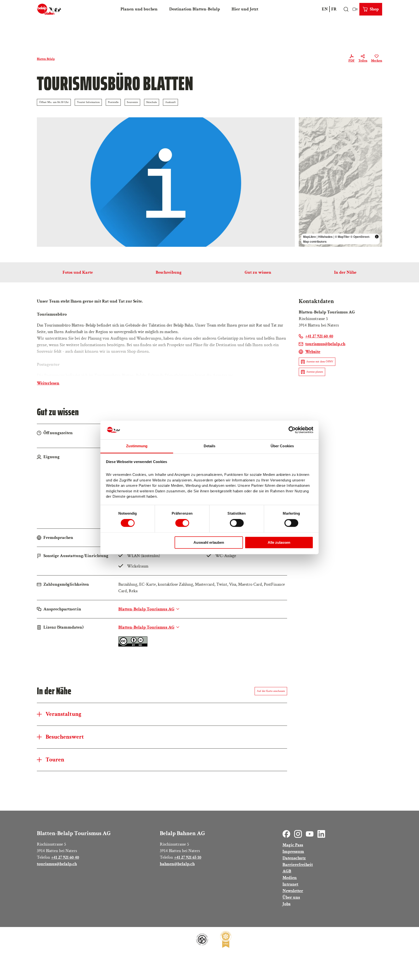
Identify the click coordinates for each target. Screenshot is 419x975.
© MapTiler (342, 236)
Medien (289, 877)
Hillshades (325, 236)
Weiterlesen (48, 383)
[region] (340, 182)
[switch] (182, 523)
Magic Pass (292, 845)
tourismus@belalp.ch (57, 864)
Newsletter (292, 891)
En (325, 9)
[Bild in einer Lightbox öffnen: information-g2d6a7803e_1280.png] (166, 182)
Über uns (291, 897)
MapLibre (309, 236)
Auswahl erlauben (208, 542)
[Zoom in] (304, 123)
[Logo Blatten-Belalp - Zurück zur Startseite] (49, 9)
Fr (334, 9)
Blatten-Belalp (46, 59)
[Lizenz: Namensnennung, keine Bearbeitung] (132, 645)
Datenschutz (294, 858)
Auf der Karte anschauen (271, 691)
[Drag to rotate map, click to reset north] (304, 137)
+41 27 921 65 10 (187, 857)
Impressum (293, 851)
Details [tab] (210, 446)
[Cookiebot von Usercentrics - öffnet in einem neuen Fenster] (292, 430)
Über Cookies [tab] (282, 446)
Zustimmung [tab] (137, 446)
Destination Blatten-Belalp (194, 9)
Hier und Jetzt (245, 9)
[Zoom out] (304, 130)
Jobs (286, 904)
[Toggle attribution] (377, 237)
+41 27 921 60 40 (65, 857)
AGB (286, 871)
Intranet (290, 884)
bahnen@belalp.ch (177, 864)
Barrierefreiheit (297, 864)
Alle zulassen (279, 542)
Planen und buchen (139, 9)
